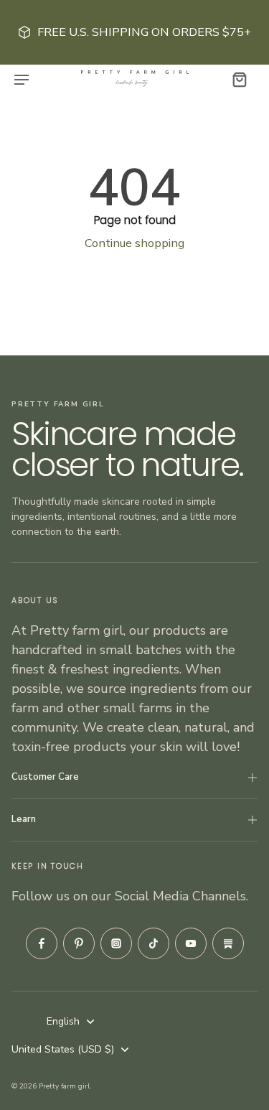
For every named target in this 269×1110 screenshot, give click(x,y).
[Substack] (228, 943)
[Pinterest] (79, 943)
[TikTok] (153, 943)
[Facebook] (41, 943)
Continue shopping (134, 243)
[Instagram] (116, 943)
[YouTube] (191, 943)
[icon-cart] (239, 79)
